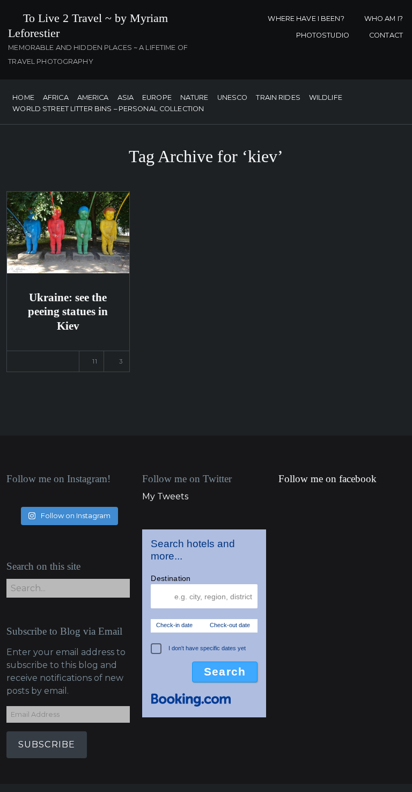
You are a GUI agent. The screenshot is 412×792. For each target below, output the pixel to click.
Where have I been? (306, 18)
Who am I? (383, 18)
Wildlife (325, 98)
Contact (386, 35)
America (93, 98)
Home (23, 98)
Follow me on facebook (327, 478)
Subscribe (47, 744)
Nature (194, 98)
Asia (125, 98)
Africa (56, 98)
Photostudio (322, 35)
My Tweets (165, 496)
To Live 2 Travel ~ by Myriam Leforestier (88, 25)
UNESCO (232, 98)
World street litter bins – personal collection (108, 109)
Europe (157, 98)
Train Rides (278, 98)
